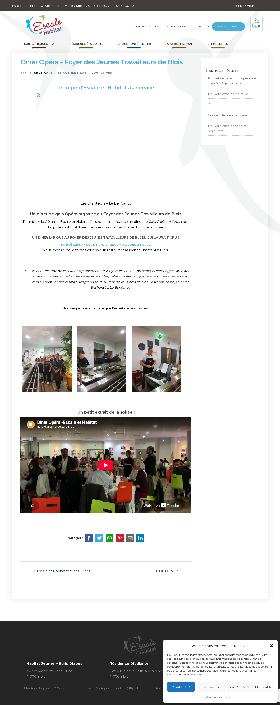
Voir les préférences (250, 687)
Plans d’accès (176, 26)
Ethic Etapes (217, 44)
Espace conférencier (134, 44)
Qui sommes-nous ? (146, 26)
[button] (271, 646)
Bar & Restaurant (179, 44)
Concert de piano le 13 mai (227, 115)
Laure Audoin (40, 73)
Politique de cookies (218, 697)
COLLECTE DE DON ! (157, 571)
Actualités (200, 26)
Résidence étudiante (86, 44)
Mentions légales (37, 688)
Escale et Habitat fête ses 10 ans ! (64, 571)
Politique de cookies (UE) (114, 688)
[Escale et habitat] (44, 23)
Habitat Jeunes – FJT (39, 44)
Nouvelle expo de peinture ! (229, 94)
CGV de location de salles (72, 688)
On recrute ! (217, 104)
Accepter (181, 687)
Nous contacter (229, 26)
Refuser (211, 687)
